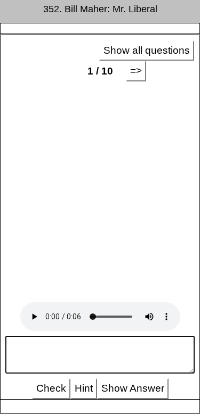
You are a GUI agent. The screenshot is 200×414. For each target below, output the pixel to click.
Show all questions (146, 50)
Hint (84, 388)
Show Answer (132, 388)
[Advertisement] (100, 192)
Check (51, 388)
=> (136, 70)
